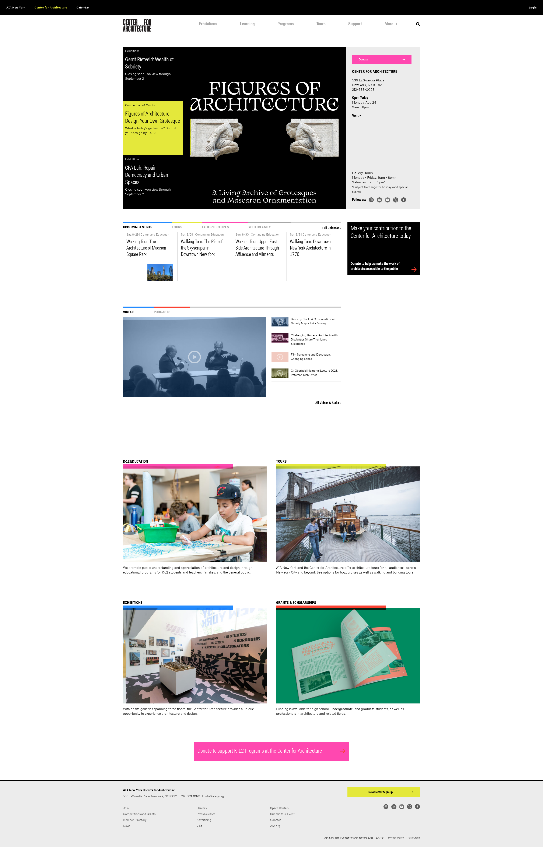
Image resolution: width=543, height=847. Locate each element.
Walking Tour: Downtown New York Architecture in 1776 (310, 248)
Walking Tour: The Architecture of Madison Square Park (146, 248)
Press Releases (206, 814)
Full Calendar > (331, 228)
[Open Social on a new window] (371, 200)
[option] (264, 128)
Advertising (204, 820)
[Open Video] (194, 357)
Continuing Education (155, 234)
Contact (275, 820)
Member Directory (135, 820)
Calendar (83, 8)
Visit (199, 826)
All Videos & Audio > (328, 403)
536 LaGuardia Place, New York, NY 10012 (150, 796)
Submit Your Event (282, 814)
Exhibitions (208, 24)
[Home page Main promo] (264, 128)
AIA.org (275, 826)
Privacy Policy (396, 837)
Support (355, 24)
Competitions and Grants (139, 814)
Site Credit (414, 837)
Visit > (356, 116)
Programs (285, 24)
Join (126, 808)
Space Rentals (279, 808)
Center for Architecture (51, 8)
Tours (321, 24)
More (389, 24)
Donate (363, 59)
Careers (202, 808)
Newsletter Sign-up (380, 792)
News (126, 826)
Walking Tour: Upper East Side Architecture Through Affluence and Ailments (257, 248)
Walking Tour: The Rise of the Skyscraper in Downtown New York (202, 248)
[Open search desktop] (418, 24)
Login (533, 8)
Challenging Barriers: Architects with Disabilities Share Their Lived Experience (314, 339)
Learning (247, 24)
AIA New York (15, 8)
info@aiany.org (214, 796)
